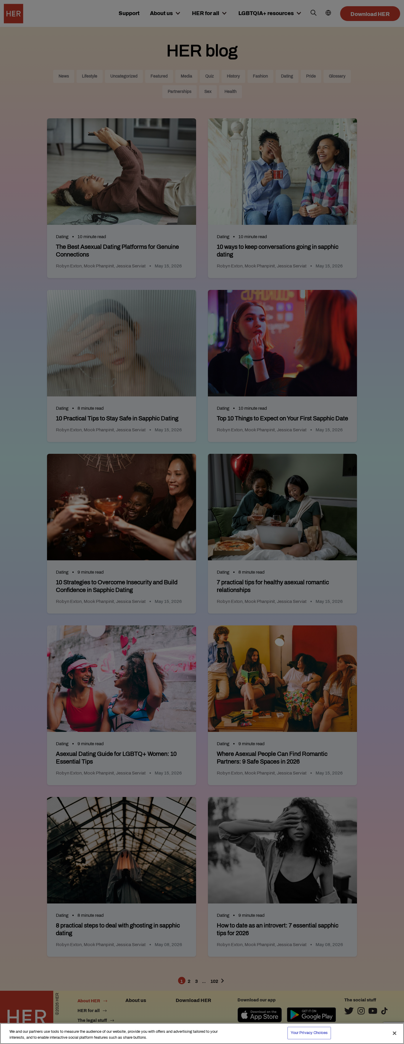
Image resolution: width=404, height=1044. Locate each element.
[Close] (394, 1033)
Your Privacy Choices (309, 1033)
